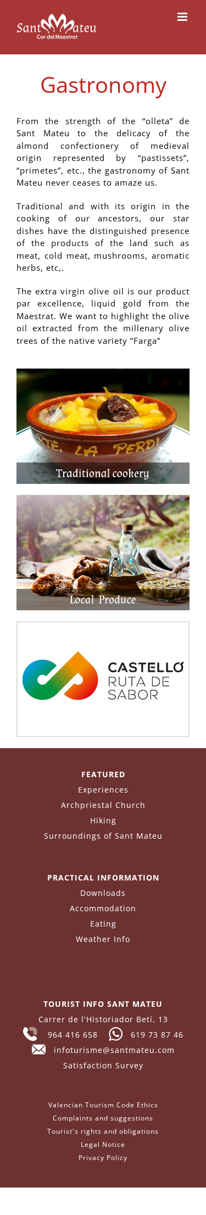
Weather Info (103, 939)
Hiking (103, 820)
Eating (103, 923)
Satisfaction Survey (103, 1065)
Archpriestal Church (103, 805)
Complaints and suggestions (103, 1118)
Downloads (103, 893)
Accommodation (103, 908)
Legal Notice (103, 1144)
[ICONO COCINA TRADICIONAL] (103, 372)
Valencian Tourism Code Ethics (103, 1105)
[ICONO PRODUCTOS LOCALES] (103, 498)
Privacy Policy (103, 1157)
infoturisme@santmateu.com (110, 1050)
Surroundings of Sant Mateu (103, 836)
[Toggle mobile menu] (183, 17)
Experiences (103, 789)
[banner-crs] (103, 626)
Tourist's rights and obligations (103, 1131)
